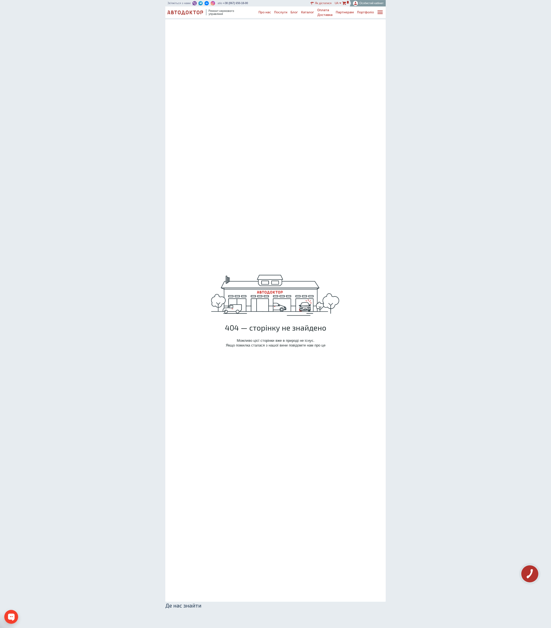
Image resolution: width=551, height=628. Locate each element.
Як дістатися (323, 3)
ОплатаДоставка (325, 12)
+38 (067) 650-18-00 (235, 3)
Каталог (307, 12)
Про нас (264, 12)
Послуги (280, 12)
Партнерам (345, 12)
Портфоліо (365, 12)
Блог (294, 12)
